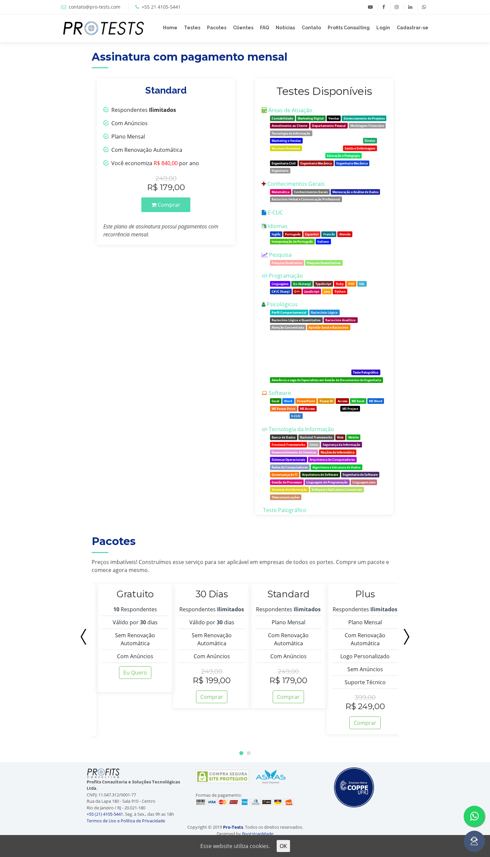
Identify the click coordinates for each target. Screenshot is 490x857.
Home (170, 27)
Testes (192, 27)
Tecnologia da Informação (301, 429)
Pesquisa (280, 254)
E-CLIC (275, 212)
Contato (311, 27)
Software (280, 393)
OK (283, 846)
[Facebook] (383, 7)
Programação (286, 275)
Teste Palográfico (284, 510)
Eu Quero (135, 672)
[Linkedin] (410, 7)
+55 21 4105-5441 (161, 7)
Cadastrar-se (412, 27)
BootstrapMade (257, 834)
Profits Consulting (349, 27)
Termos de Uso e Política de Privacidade (126, 821)
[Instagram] (396, 7)
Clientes (243, 27)
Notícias (285, 27)
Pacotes (216, 27)
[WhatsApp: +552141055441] (424, 7)
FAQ (264, 27)
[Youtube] (370, 7)
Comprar (168, 204)
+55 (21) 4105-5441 (105, 814)
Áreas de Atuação (290, 110)
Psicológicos (282, 304)
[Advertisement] (41, 142)
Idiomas (278, 226)
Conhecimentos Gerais (296, 183)
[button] (241, 753)
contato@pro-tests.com (94, 7)
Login (383, 27)
